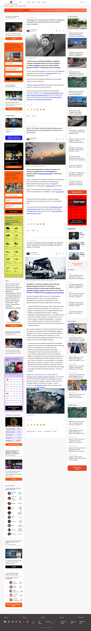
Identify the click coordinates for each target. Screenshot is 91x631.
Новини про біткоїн (13, 444)
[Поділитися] (60, 30)
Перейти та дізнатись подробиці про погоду (14, 137)
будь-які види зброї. (45, 174)
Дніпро (28, 2)
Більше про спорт (77, 468)
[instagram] (9, 622)
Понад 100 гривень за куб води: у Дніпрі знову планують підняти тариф (49, 10)
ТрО (38, 230)
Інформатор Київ (73, 622)
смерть (34, 116)
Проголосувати (14, 79)
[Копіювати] (63, 30)
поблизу (37, 65)
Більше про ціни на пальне (13, 408)
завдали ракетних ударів (35, 290)
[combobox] (9, 131)
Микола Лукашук (31, 431)
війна (28, 116)
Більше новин (77, 192)
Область (33, 2)
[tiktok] (20, 622)
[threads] (27, 622)
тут (59, 381)
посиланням (59, 192)
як (50, 207)
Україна (39, 2)
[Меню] (20, 2)
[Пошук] (86, 2)
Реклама (44, 2)
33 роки (57, 67)
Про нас (33, 622)
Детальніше (13, 325)
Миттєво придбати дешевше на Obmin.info (77, 221)
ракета (40, 431)
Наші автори (39, 622)
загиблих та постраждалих (54, 292)
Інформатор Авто (82, 622)
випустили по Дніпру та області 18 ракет (42, 377)
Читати (14, 479)
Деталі (14, 38)
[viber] (16, 622)
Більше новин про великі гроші (14, 604)
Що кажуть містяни (13, 109)
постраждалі (47, 431)
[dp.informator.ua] (11, 2)
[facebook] (5, 622)
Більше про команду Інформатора (77, 264)
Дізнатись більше (14, 167)
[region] (13, 135)
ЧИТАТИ (14, 567)
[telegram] (12, 622)
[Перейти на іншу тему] (83, 2)
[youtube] (24, 622)
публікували (41, 387)
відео (33, 230)
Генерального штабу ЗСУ (16, 275)
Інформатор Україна (63, 622)
